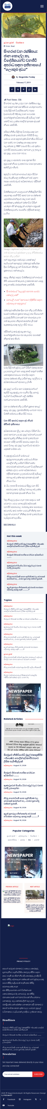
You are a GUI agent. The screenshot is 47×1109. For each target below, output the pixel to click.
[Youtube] (3, 1105)
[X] (17, 89)
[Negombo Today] (14, 77)
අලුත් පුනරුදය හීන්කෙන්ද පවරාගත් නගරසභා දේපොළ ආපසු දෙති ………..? (25, 588)
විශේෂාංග (20, 43)
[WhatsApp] (29, 89)
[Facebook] (12, 89)
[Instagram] (19, 1099)
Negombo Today (27, 77)
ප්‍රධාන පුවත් (9, 43)
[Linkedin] (35, 89)
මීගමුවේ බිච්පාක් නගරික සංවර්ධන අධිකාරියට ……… (25, 556)
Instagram (27, 1099)
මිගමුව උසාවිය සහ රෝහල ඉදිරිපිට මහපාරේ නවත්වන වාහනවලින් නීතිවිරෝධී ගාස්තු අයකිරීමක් (35, 908)
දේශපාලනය (12, 541)
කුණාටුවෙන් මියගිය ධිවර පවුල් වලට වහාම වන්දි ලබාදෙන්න (24, 566)
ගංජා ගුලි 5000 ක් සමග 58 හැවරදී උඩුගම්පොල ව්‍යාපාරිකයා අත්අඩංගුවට (12, 900)
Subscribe (38, 1074)
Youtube (11, 1105)
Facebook (11, 1099)
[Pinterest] (23, 89)
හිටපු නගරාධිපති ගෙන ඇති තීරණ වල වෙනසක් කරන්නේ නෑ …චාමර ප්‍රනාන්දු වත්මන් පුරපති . (26, 577)
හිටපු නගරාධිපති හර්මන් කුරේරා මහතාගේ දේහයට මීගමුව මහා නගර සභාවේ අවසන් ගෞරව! (23, 658)
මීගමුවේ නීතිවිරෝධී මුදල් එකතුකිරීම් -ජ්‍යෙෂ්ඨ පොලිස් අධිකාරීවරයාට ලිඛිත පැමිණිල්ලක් (25, 545)
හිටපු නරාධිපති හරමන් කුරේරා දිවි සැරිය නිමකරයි (22, 667)
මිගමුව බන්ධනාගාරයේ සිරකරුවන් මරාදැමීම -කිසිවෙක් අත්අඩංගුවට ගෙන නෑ (20, 676)
